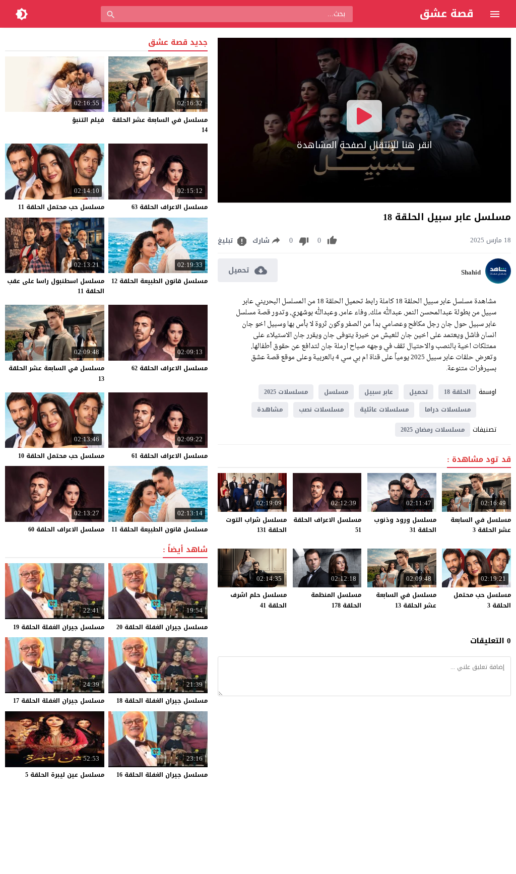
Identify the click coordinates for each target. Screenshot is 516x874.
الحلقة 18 (457, 391)
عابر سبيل (378, 391)
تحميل (418, 391)
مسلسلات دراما (448, 409)
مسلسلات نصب (321, 409)
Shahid (471, 272)
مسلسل (336, 391)
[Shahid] (498, 281)
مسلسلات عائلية (384, 409)
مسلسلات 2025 (286, 391)
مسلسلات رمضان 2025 (433, 429)
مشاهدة (270, 409)
